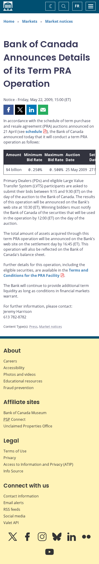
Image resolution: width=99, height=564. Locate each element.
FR (77, 5)
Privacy (9, 457)
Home (8, 21)
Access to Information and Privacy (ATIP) (38, 464)
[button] (8, 110)
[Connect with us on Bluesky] (57, 539)
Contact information (21, 496)
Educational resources (22, 381)
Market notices (59, 21)
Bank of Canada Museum (25, 412)
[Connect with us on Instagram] (42, 539)
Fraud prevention (18, 387)
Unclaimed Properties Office (27, 426)
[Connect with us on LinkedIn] (72, 539)
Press (33, 326)
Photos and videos (19, 374)
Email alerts (13, 502)
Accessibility (13, 367)
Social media (14, 516)
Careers (10, 361)
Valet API (11, 522)
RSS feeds (11, 509)
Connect (14, 419)
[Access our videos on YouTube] (49, 555)
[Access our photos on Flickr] (86, 539)
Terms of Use (14, 451)
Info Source (13, 471)
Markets (29, 21)
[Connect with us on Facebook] (27, 539)
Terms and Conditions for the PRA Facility (45, 273)
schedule (34, 131)
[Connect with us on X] (13, 539)
